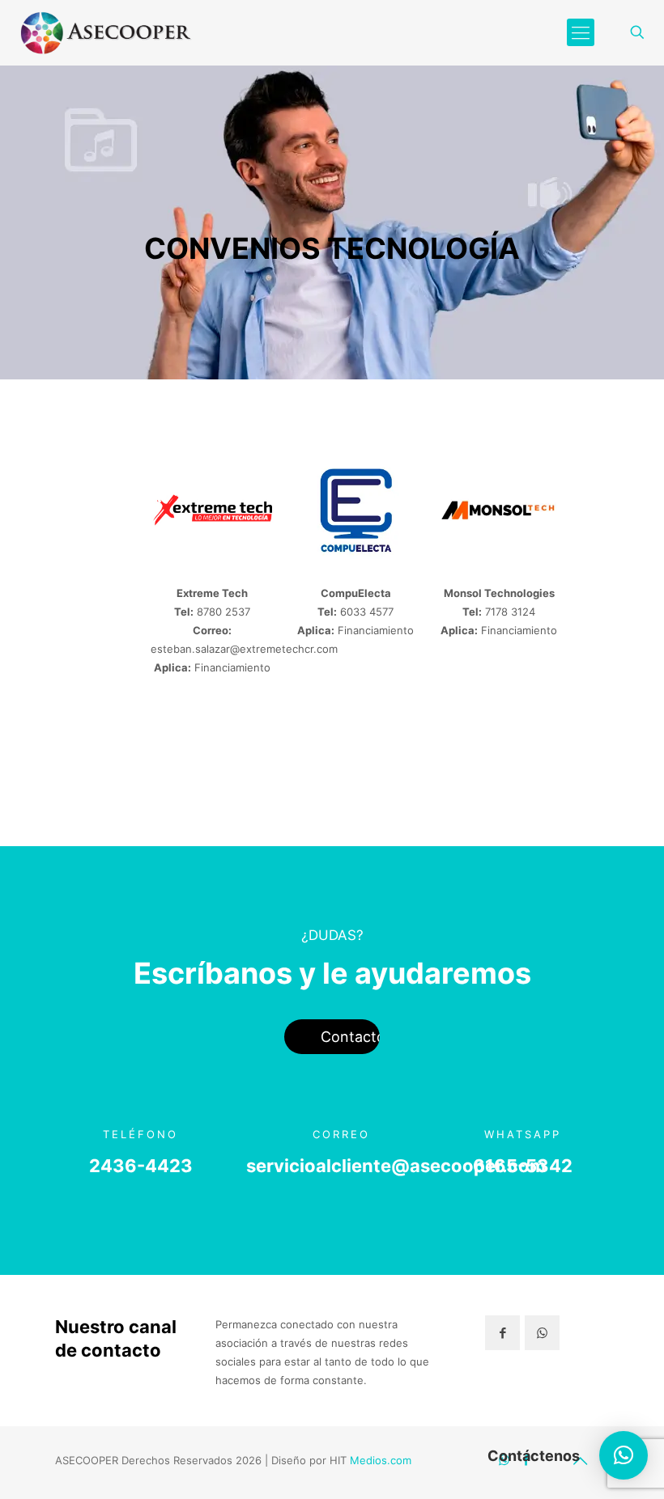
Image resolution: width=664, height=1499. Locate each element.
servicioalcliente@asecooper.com (396, 1165)
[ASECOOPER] (104, 32)
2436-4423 (141, 1165)
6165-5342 (522, 1165)
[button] (623, 1455)
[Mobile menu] (580, 32)
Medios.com (380, 1460)
